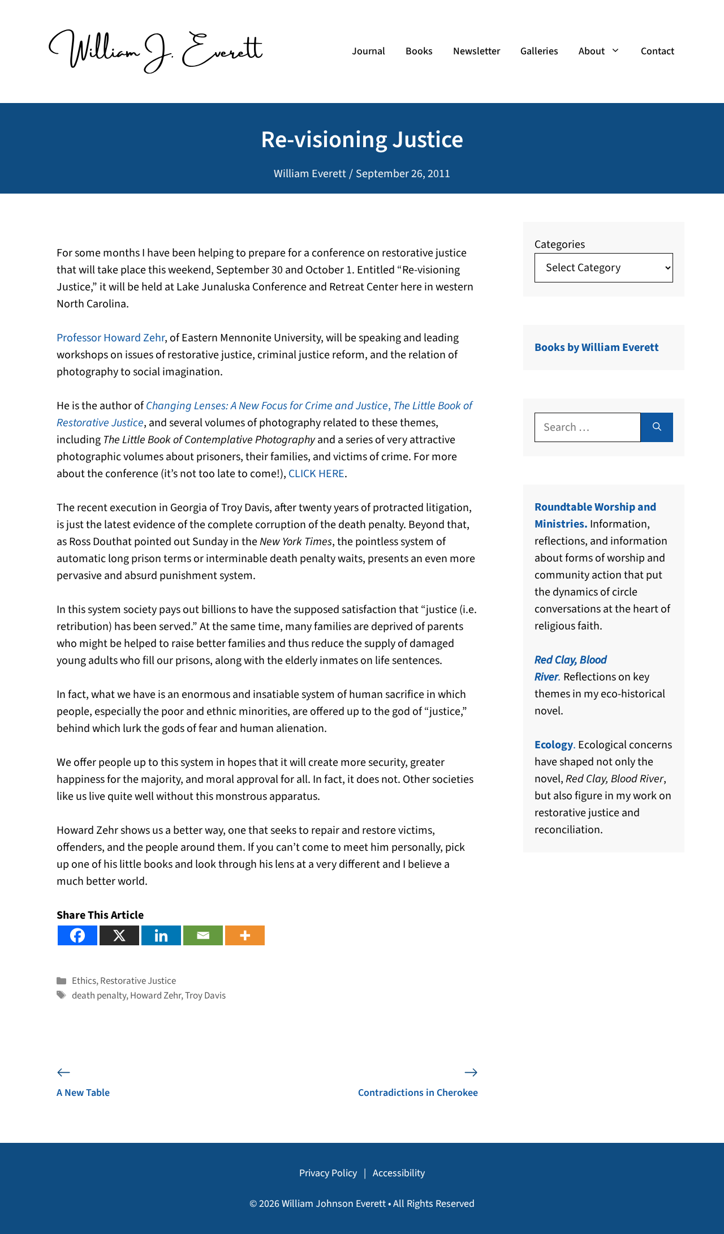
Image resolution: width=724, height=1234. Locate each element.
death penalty (99, 995)
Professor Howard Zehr (111, 338)
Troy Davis (205, 995)
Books (419, 51)
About (592, 51)
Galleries (539, 51)
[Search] (657, 427)
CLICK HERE (316, 474)
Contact (657, 51)
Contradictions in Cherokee (418, 1093)
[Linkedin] (161, 935)
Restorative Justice (138, 981)
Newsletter (476, 51)
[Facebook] (77, 935)
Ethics (84, 981)
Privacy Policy (328, 1173)
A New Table (83, 1093)
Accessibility (399, 1173)
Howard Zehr (155, 995)
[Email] (203, 935)
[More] (245, 935)
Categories (560, 244)
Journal (368, 51)
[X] (119, 935)
